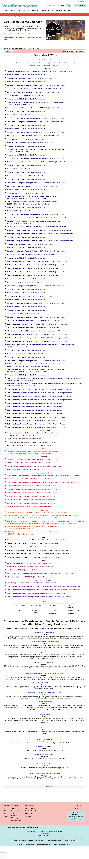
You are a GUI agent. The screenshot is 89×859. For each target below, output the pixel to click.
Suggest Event (8, 51)
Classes (35, 63)
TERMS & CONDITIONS (42, 844)
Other (76, 63)
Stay (5, 813)
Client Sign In (30, 808)
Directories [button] (34, 10)
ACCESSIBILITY (62, 844)
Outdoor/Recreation (37, 65)
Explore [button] (12, 10)
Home (6, 10)
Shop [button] (18, 10)
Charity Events (27, 63)
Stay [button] (28, 10)
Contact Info (45, 833)
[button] (50, 28)
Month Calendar (80, 51)
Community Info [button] (44, 10)
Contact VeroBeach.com (34, 811)
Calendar (59, 10)
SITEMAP (69, 844)
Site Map (28, 816)
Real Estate (67, 10)
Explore (7, 805)
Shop (6, 808)
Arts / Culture (16, 63)
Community (48, 65)
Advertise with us (80, 5)
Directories (15, 808)
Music (55, 63)
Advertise (28, 813)
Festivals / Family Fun (45, 63)
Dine (23, 10)
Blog (53, 10)
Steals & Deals (16, 820)
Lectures (56, 65)
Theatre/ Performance (65, 63)
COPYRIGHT (21, 844)
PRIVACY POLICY (53, 844)
